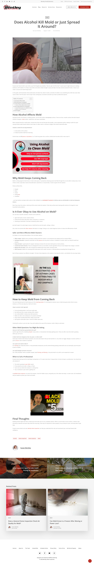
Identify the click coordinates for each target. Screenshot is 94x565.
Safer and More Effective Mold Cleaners (23, 105)
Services (14, 548)
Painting (16, 345)
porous (40, 240)
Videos (79, 548)
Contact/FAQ (35, 548)
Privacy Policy (53, 548)
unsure (17, 340)
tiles (19, 194)
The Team (27, 548)
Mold (47, 17)
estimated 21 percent (48, 200)
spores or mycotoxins (27, 136)
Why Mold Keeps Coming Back (20, 102)
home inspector (32, 438)
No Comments (56, 30)
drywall (30, 332)
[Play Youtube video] (47, 397)
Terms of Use (62, 548)
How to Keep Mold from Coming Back (22, 106)
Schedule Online (44, 548)
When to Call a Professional (21, 109)
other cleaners (29, 228)
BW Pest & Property (71, 548)
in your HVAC (27, 364)
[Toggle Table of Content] (30, 99)
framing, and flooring (42, 352)
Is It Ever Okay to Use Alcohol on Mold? (22, 103)
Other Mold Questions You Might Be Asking (24, 107)
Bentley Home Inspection (33, 428)
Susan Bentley (37, 30)
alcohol (15, 438)
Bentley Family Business (47, 1)
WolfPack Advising (53, 557)
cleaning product (40, 302)
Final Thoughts (17, 110)
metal (23, 119)
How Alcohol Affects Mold (19, 100)
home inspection (22, 438)
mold (39, 438)
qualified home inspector (19, 373)
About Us (21, 548)
